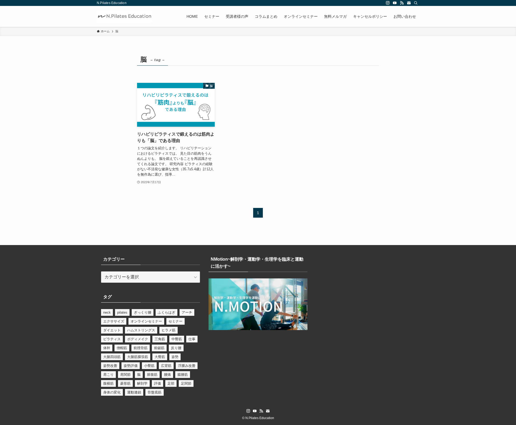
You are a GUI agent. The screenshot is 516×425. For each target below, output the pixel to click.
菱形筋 (125, 383)
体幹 (106, 348)
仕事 (191, 339)
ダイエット (112, 330)
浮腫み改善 (186, 366)
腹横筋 (108, 383)
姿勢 (174, 357)
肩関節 (125, 375)
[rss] (401, 3)
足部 (170, 383)
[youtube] (394, 3)
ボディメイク (137, 339)
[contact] (408, 3)
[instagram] (387, 3)
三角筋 (160, 339)
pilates (122, 312)
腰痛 (167, 375)
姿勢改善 (110, 366)
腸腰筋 (182, 375)
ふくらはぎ (166, 312)
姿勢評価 (131, 366)
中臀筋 (176, 339)
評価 (157, 383)
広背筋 (166, 366)
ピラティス (112, 339)
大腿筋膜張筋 (137, 357)
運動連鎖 (134, 392)
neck (107, 312)
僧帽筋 (122, 348)
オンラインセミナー (146, 321)
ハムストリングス (141, 330)
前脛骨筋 (141, 348)
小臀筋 (149, 366)
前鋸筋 (159, 348)
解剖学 (142, 383)
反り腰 (176, 348)
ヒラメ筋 (168, 330)
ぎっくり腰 (142, 312)
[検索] (415, 3)
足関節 (186, 383)
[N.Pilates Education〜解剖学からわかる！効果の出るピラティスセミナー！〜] (124, 16)
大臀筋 (160, 357)
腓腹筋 (152, 375)
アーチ (187, 312)
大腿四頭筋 (112, 357)
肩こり (108, 375)
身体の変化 (112, 392)
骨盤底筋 (155, 392)
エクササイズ (113, 321)
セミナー (175, 321)
